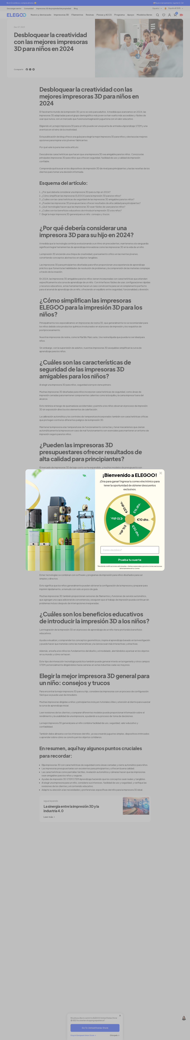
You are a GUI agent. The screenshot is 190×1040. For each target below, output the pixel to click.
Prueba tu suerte (129, 559)
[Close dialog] (160, 473)
